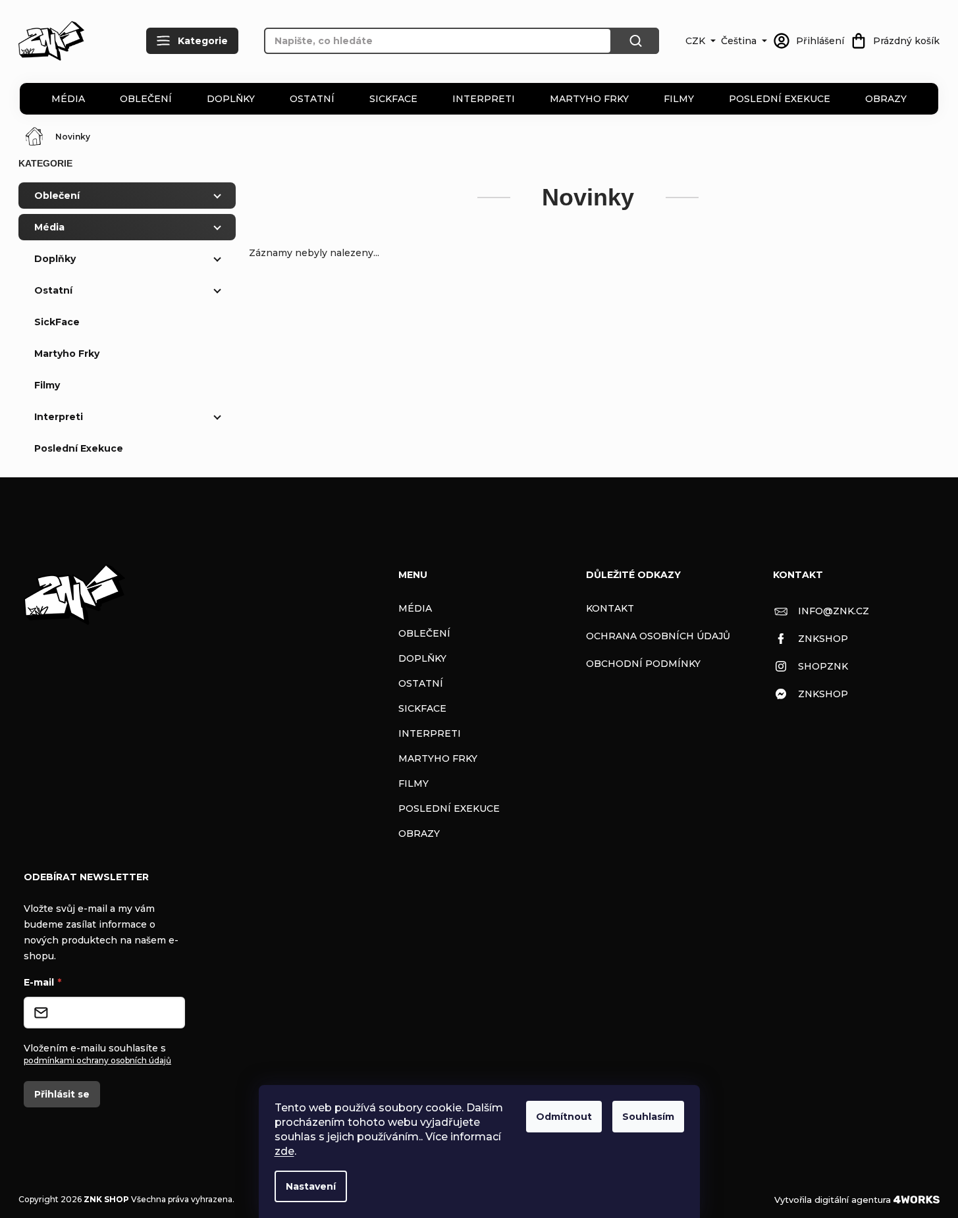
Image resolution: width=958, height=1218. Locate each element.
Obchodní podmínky (643, 664)
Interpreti (483, 99)
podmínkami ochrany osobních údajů (97, 1060)
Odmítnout (564, 1117)
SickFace (393, 99)
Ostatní (312, 99)
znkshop (823, 639)
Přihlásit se (62, 1094)
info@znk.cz (833, 611)
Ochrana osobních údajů (658, 636)
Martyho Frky (589, 99)
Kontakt (610, 608)
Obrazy (886, 99)
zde (284, 1151)
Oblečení (146, 99)
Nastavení (311, 1186)
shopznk (823, 666)
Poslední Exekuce (779, 99)
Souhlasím (648, 1117)
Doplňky (231, 99)
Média (68, 99)
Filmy (679, 99)
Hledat (635, 41)
